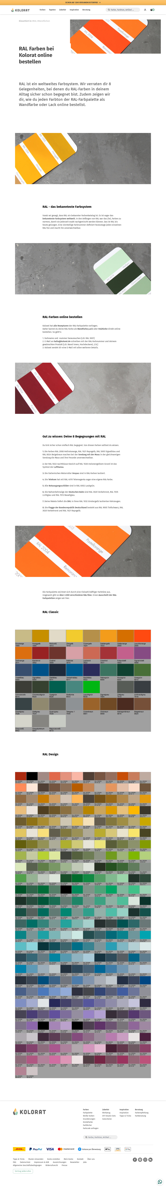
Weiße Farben (88, 1116)
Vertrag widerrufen (23, 1171)
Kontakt (80, 1159)
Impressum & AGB (41, 1162)
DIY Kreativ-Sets (109, 1116)
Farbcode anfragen (90, 1128)
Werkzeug (106, 1113)
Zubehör (62, 10)
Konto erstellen (53, 1159)
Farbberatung (140, 1116)
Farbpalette (87, 1113)
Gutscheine (107, 1119)
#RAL (34, 21)
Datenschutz (25, 1162)
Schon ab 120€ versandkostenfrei (81, 3)
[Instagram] (145, 1160)
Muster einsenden (35, 1159)
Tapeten (52, 10)
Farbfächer (87, 1125)
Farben (42, 10)
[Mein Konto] (145, 9)
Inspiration (74, 10)
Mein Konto (68, 1159)
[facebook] (135, 1160)
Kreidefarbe (88, 1122)
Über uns (91, 1159)
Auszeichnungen (59, 1162)
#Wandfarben (43, 21)
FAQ (14, 1162)
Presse (64, 1165)
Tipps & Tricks (125, 1116)
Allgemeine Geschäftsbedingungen (27, 1165)
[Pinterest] (140, 1160)
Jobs (85, 1162)
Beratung (86, 10)
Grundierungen (89, 1119)
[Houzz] (150, 1160)
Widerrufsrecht (52, 1165)
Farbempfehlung (141, 1113)
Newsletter (74, 1162)
